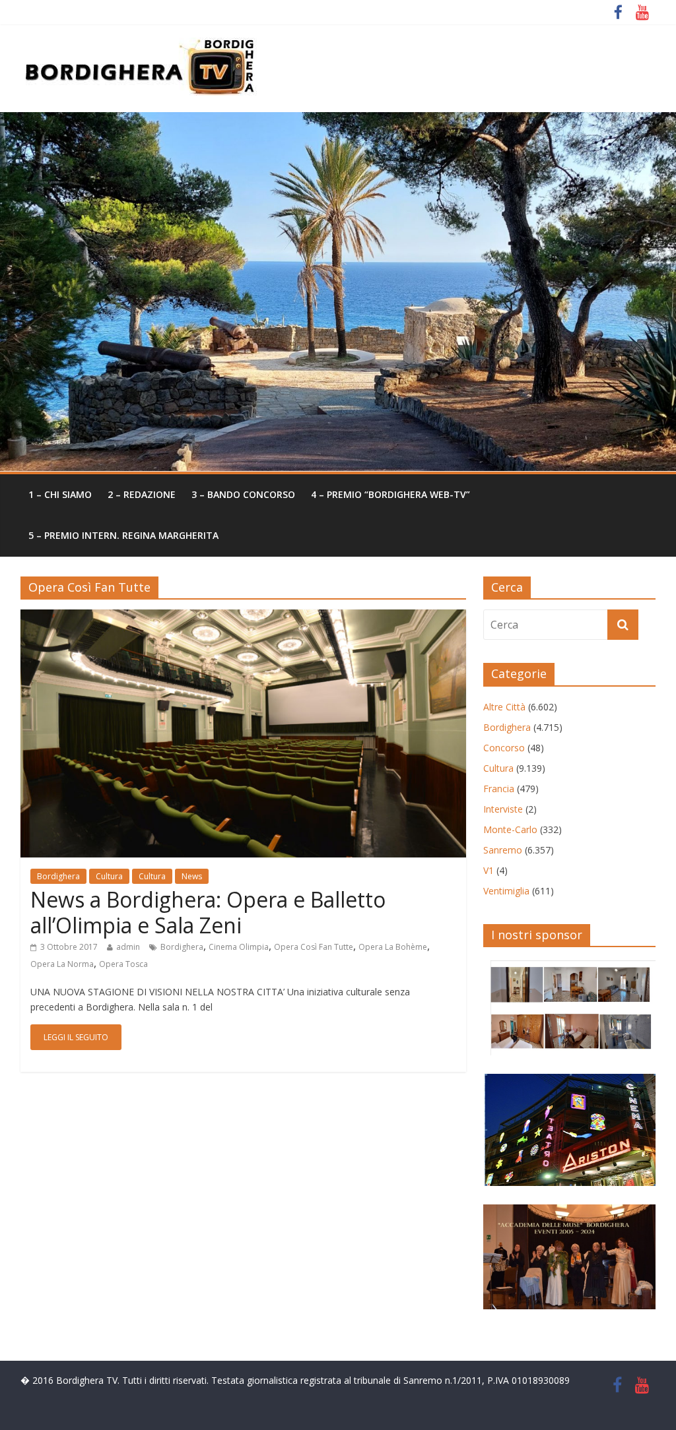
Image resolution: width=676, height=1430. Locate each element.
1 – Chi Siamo (60, 494)
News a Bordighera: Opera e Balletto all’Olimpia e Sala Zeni (208, 912)
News (192, 876)
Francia (498, 788)
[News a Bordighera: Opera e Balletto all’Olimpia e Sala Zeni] (243, 617)
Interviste (503, 809)
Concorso (504, 747)
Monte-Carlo (510, 829)
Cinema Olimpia (239, 946)
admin (128, 946)
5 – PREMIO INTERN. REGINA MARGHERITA (123, 535)
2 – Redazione (142, 494)
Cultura (109, 876)
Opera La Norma (62, 964)
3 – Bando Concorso (243, 494)
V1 (488, 870)
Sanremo (502, 850)
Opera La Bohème (392, 946)
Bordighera (58, 876)
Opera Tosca (123, 964)
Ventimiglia (506, 891)
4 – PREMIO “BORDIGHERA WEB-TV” (390, 494)
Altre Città (504, 706)
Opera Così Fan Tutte (313, 946)
